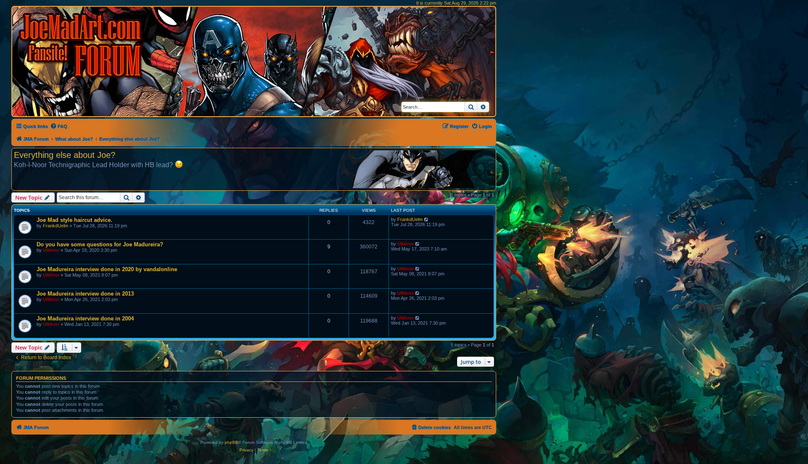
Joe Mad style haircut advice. (74, 220)
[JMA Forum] (82, 45)
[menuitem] (58, 126)
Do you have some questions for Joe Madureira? (100, 244)
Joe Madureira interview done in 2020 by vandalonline (107, 269)
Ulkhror (51, 250)
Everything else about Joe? (64, 155)
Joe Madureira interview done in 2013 (85, 294)
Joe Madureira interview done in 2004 (85, 318)
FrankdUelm (55, 225)
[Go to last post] (426, 219)
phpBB (231, 442)
